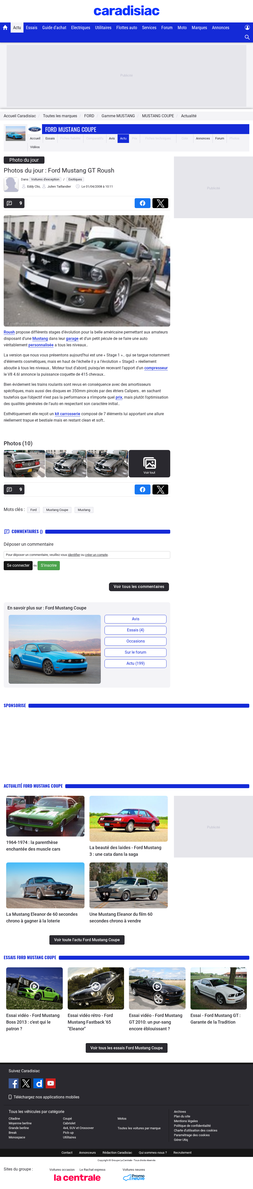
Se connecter (18, 565)
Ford (33, 510)
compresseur (156, 368)
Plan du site (182, 1116)
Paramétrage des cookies (192, 1135)
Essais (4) (135, 630)
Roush (9, 332)
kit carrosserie (67, 413)
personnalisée (41, 345)
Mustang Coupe (57, 510)
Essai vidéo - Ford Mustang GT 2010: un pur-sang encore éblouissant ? (155, 1022)
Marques (199, 27)
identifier (74, 555)
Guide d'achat (54, 27)
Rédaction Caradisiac (117, 1152)
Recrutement (182, 1152)
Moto (182, 27)
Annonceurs (87, 1152)
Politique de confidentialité (192, 1126)
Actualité (188, 116)
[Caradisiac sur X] (26, 1084)
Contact (67, 1152)
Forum (167, 27)
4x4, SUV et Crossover (78, 1128)
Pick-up (68, 1132)
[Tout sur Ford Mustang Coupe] (15, 140)
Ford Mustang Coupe (70, 129)
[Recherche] (247, 37)
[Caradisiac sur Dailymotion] (38, 1084)
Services (149, 27)
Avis (112, 138)
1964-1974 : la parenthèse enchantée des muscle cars (33, 846)
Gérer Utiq (181, 1140)
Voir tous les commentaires (139, 586)
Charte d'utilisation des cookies (195, 1130)
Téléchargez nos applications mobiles (46, 1097)
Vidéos (35, 147)
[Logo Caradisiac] (126, 20)
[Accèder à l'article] (45, 816)
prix (119, 397)
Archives (180, 1111)
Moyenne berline (20, 1123)
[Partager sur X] (161, 201)
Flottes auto (126, 27)
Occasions (135, 641)
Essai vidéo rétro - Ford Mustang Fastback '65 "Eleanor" (90, 1022)
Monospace (17, 1137)
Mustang (40, 338)
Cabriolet (69, 1123)
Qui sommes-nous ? (153, 1152)
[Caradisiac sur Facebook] (14, 1084)
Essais (31, 27)
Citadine (14, 1118)
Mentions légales (186, 1121)
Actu (17, 27)
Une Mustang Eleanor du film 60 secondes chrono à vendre (120, 917)
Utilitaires (103, 27)
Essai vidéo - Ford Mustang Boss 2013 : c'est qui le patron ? (33, 1022)
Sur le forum (135, 652)
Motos (122, 1118)
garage (72, 338)
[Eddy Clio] (11, 191)
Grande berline (19, 1128)
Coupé (67, 1118)
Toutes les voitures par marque (139, 1128)
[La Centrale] (77, 1182)
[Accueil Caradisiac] (5, 27)
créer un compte (96, 555)
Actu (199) (135, 663)
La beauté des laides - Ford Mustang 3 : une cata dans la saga (125, 851)
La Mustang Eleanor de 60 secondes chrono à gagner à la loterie (42, 917)
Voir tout (149, 472)
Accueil (35, 138)
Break (13, 1132)
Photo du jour (24, 160)
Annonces (220, 27)
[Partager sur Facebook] (143, 201)
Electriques (80, 27)
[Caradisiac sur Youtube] (51, 1084)
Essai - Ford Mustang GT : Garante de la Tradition (215, 1019)
